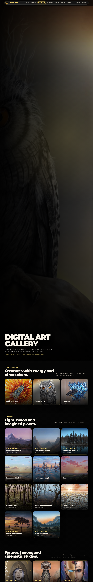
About (78, 2)
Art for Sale (70, 2)
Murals (57, 2)
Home (27, 2)
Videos (63, 2)
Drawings (50, 2)
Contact (84, 2)
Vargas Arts (13, 2)
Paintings (33, 2)
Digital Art (41, 2)
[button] (18, 392)
